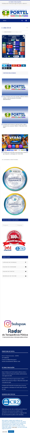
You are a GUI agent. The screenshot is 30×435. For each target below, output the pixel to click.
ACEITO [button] (11, 431)
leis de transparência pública (8, 414)
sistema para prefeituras (21, 409)
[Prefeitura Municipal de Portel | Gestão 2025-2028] (15, 12)
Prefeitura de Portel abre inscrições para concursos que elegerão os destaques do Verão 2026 (15, 153)
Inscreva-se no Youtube (9, 276)
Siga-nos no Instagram (9, 266)
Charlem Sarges (7, 31)
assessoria (12, 411)
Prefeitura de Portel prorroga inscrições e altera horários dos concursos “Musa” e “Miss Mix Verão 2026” (15, 3)
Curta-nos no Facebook (9, 262)
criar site (11, 409)
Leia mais (14, 427)
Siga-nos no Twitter (8, 271)
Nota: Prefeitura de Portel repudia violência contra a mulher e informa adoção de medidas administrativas (15, 98)
